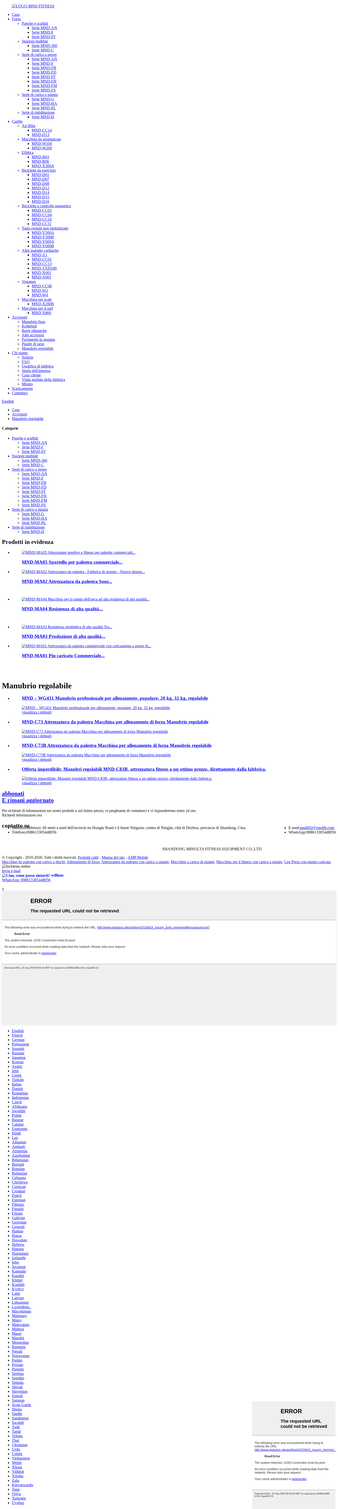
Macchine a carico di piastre (192, 862)
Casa (16, 14)
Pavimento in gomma (38, 339)
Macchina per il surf (37, 308)
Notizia (27, 357)
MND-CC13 (42, 264)
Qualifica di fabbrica (38, 366)
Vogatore (29, 281)
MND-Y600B (43, 246)
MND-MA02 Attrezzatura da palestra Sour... (67, 581)
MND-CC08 (42, 286)
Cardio (17, 121)
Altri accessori (33, 335)
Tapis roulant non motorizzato (45, 228)
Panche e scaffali (35, 23)
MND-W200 (42, 148)
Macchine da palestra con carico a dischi (33, 862)
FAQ (26, 362)
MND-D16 (40, 201)
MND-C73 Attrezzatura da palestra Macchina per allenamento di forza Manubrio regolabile (115, 721)
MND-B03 (40, 157)
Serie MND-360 (44, 46)
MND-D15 (40, 197)
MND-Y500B (43, 237)
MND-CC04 (42, 215)
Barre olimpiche (34, 330)
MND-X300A (43, 166)
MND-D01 (40, 175)
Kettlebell (29, 326)
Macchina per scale (37, 299)
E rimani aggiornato (28, 796)
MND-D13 (40, 135)
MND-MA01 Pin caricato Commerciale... (63, 655)
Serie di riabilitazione (38, 112)
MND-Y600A (43, 241)
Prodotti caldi (88, 857)
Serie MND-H (43, 117)
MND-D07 (40, 179)
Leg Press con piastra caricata (307, 862)
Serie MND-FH (44, 81)
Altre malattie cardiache (40, 250)
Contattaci (20, 393)
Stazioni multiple (35, 41)
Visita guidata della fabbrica (43, 379)
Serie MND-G (43, 99)
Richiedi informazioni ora (22, 815)
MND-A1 (39, 255)
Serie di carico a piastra (40, 95)
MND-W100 (42, 143)
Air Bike (28, 126)
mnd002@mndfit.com (317, 828)
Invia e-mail (11, 871)
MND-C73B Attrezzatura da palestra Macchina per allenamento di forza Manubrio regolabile (117, 745)
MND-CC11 (41, 224)
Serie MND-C (43, 50)
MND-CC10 (42, 219)
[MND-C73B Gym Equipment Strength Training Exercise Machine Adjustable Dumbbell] (96, 755)
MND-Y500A (43, 233)
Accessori (19, 317)
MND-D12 (40, 188)
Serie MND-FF (44, 37)
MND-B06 (40, 161)
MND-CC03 (42, 210)
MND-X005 (41, 277)
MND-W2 (40, 290)
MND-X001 (41, 273)
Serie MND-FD (44, 72)
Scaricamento (22, 388)
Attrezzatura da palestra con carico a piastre (135, 862)
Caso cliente (31, 375)
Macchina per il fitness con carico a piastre (249, 862)
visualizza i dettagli (36, 712)
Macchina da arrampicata (41, 139)
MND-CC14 (42, 130)
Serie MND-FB (44, 68)
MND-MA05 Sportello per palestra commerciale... (72, 562)
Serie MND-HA (44, 103)
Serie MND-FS (44, 90)
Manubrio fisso (33, 322)
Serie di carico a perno (39, 54)
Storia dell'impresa (36, 371)
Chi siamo (20, 353)
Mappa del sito (113, 857)
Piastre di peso (33, 344)
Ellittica (28, 152)
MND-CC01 (42, 259)
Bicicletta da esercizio (39, 170)
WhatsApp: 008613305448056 (26, 880)
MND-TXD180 (44, 268)
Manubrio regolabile (37, 348)
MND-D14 (40, 192)
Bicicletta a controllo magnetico (46, 206)
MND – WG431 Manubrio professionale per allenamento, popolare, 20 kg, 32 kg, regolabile (115, 698)
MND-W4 (40, 295)
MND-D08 (40, 184)
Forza (16, 19)
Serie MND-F (42, 32)
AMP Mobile (138, 857)
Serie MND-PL (44, 108)
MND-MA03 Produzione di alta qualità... (63, 636)
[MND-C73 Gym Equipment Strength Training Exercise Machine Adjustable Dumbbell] (95, 731)
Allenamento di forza (83, 862)
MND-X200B (43, 304)
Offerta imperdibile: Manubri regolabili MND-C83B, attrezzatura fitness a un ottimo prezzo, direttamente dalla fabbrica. (144, 769)
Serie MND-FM (44, 86)
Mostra (27, 384)
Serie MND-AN (44, 28)
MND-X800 (41, 313)
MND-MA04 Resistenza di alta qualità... (62, 608)
